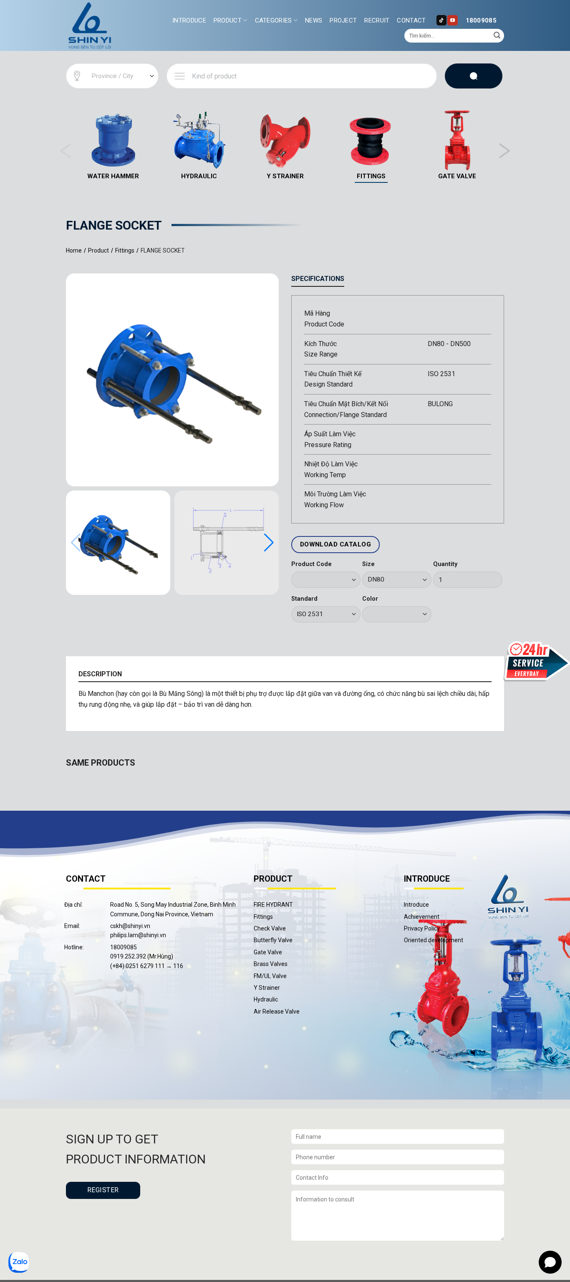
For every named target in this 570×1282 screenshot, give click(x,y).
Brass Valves (271, 964)
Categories (273, 20)
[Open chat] (550, 1262)
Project (343, 20)
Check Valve (270, 928)
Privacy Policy (422, 928)
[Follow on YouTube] (452, 20)
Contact (411, 20)
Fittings (263, 916)
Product (228, 20)
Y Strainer (267, 987)
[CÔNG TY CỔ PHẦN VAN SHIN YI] (90, 25)
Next (504, 151)
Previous (65, 151)
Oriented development (433, 940)
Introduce (189, 20)
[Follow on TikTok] (441, 20)
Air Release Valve (277, 1011)
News (313, 20)
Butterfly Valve (273, 940)
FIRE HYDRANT (273, 904)
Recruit (376, 20)
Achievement (421, 916)
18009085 (481, 20)
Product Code (311, 564)
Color (370, 598)
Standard (304, 598)
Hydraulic (266, 999)
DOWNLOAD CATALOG (335, 544)
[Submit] (497, 36)
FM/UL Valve (270, 976)
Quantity (445, 564)
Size (368, 564)
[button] (269, 543)
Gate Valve (268, 952)
